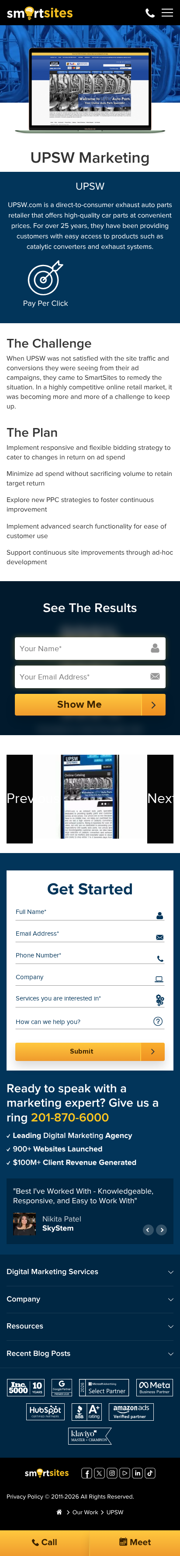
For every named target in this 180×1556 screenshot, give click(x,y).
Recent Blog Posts (38, 1354)
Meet (139, 1542)
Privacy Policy (25, 1497)
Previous (20, 799)
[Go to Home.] (59, 1512)
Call (48, 1542)
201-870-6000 (150, 12)
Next (160, 799)
